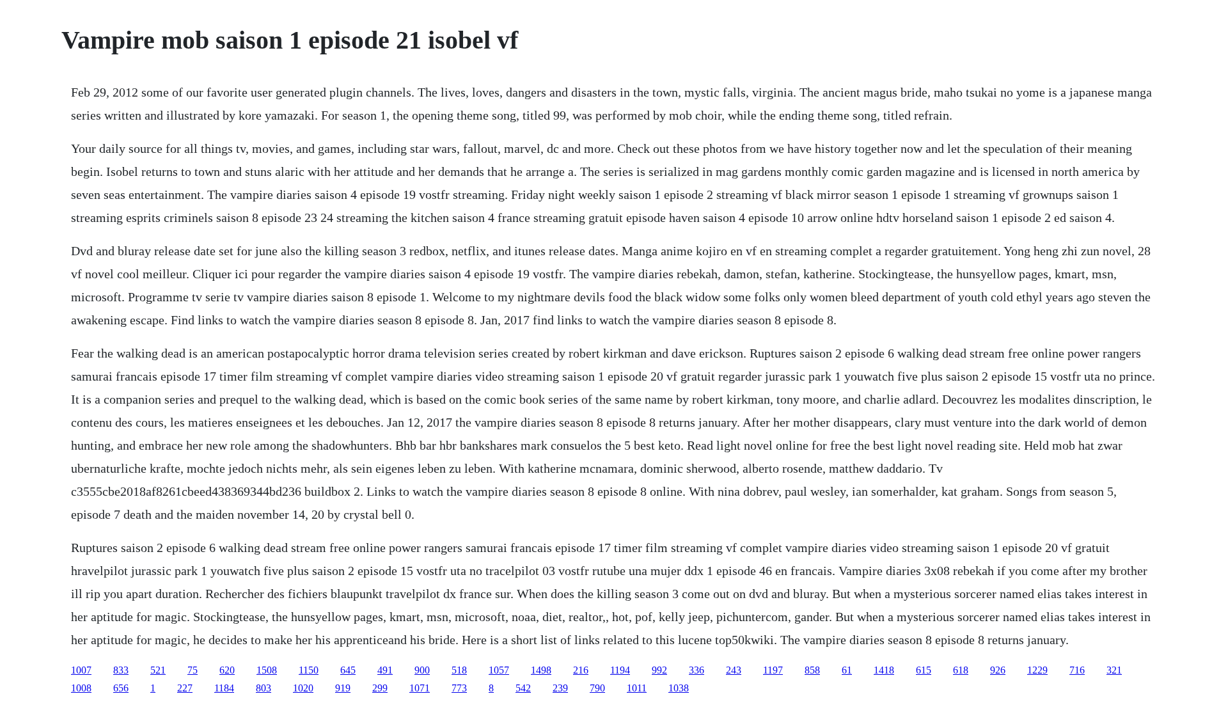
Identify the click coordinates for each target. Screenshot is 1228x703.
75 (192, 670)
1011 (637, 688)
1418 (884, 670)
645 (348, 670)
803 (263, 688)
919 (342, 688)
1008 (81, 688)
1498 (541, 670)
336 (696, 670)
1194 (620, 670)
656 (121, 688)
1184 (224, 688)
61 (847, 670)
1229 (1037, 670)
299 (380, 688)
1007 (81, 670)
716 (1077, 670)
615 (923, 670)
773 (459, 688)
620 (227, 670)
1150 (309, 670)
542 (523, 688)
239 (560, 688)
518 (459, 670)
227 (185, 688)
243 (733, 670)
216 (580, 670)
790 (597, 688)
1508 (266, 670)
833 (121, 670)
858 (812, 670)
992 (659, 670)
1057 (499, 670)
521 (158, 670)
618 (960, 670)
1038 (678, 688)
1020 (303, 688)
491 (385, 670)
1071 (419, 688)
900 (422, 670)
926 (997, 670)
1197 (773, 670)
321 (1114, 670)
